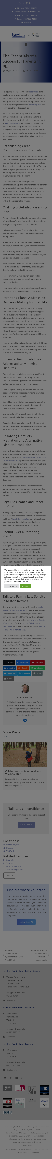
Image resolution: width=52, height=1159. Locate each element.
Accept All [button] (25, 586)
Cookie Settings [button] (12, 586)
